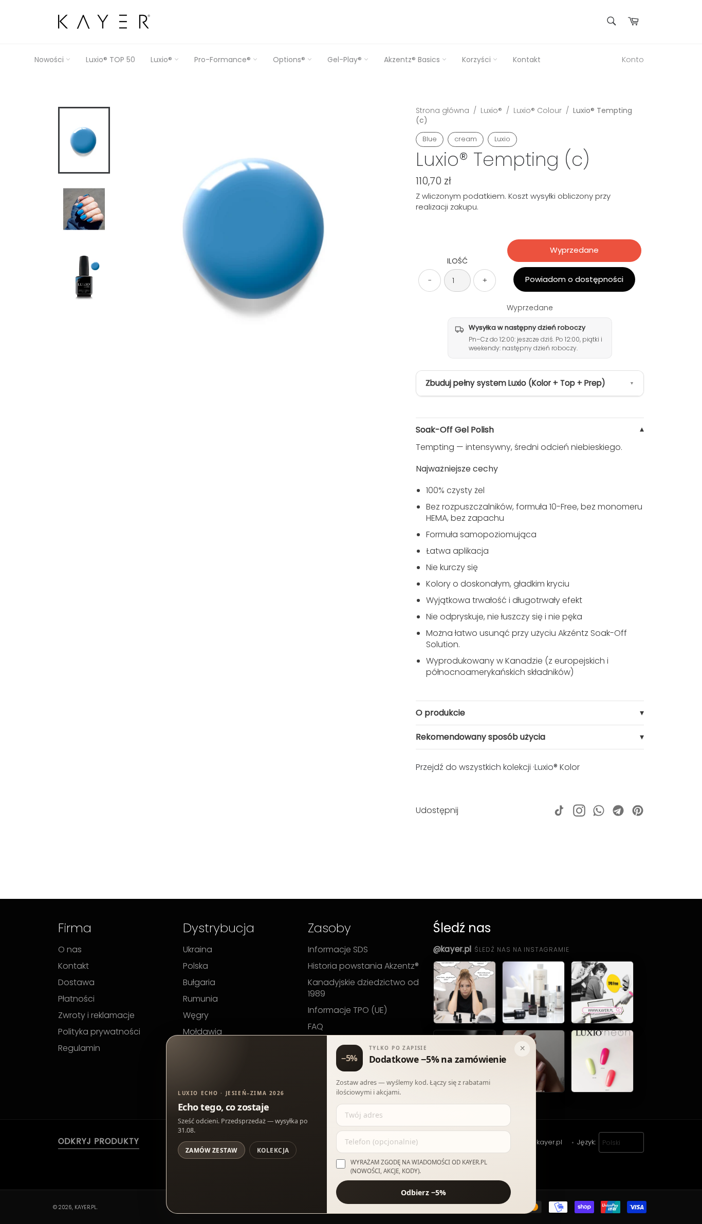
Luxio (502, 139)
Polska (195, 966)
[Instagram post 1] (464, 992)
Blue (429, 139)
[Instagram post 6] (602, 1061)
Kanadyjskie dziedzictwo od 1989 (363, 988)
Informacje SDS (338, 949)
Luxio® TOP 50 (110, 60)
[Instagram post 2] (533, 992)
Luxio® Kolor (557, 767)
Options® (290, 60)
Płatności (76, 999)
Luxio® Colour (537, 110)
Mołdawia (202, 1032)
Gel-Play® (345, 60)
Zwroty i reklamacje (96, 1015)
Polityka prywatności (99, 1032)
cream (465, 139)
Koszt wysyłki (532, 196)
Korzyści (477, 60)
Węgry (196, 1015)
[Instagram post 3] (602, 992)
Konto (633, 59)
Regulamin (79, 1048)
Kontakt (527, 60)
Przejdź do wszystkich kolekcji (473, 767)
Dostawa (76, 982)
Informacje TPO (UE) (347, 1010)
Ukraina (197, 949)
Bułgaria (199, 982)
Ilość (457, 261)
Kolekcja (273, 1150)
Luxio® (162, 60)
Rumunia (200, 999)
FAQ (315, 1026)
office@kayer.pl (536, 1142)
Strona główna (442, 110)
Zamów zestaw (211, 1150)
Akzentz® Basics (413, 60)
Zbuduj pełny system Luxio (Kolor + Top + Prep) (515, 383)
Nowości (50, 60)
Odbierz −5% (424, 1192)
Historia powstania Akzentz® (363, 966)
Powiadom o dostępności (574, 279)
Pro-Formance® (223, 60)
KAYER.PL (86, 1207)
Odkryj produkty (98, 1141)
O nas (70, 949)
